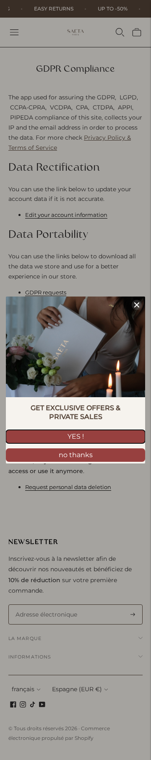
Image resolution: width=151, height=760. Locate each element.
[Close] (137, 305)
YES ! (76, 436)
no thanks (76, 455)
